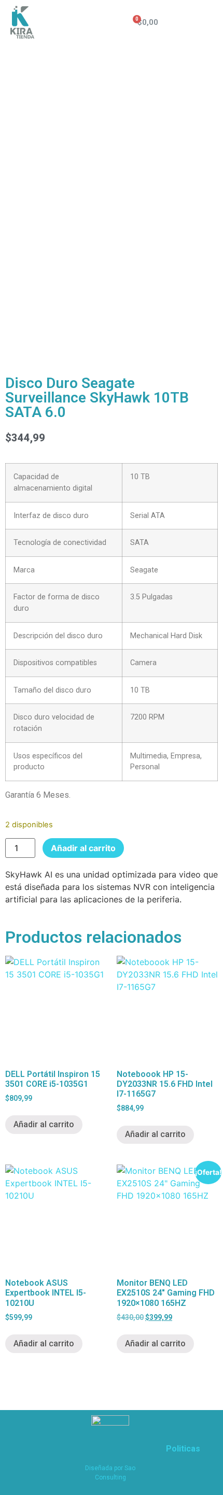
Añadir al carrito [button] (43, 1124)
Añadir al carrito (83, 848)
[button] (208, 22)
